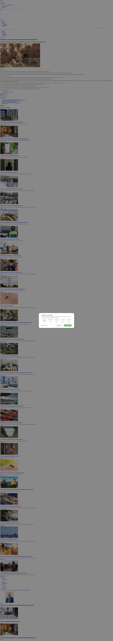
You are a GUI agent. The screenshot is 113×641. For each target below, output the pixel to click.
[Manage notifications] (111, 639)
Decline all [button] (59, 325)
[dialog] (56, 320)
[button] (44, 325)
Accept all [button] (68, 325)
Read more (56, 317)
